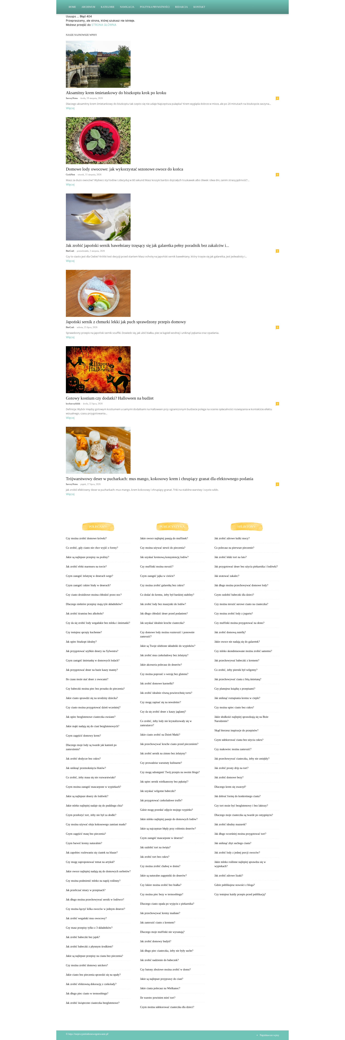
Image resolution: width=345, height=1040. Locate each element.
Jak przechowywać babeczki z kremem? (236, 660)
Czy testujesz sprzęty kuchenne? (84, 632)
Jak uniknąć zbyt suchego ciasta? (232, 843)
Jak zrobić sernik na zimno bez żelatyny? (163, 753)
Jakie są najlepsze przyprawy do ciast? (161, 978)
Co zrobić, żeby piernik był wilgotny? (235, 669)
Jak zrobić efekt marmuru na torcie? (86, 566)
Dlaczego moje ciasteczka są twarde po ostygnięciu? (243, 815)
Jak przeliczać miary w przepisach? (85, 890)
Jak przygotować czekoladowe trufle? (161, 800)
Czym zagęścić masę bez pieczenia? (86, 833)
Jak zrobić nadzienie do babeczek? (159, 960)
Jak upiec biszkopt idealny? (81, 641)
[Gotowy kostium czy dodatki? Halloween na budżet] (172, 369)
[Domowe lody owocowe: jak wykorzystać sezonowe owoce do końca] (172, 140)
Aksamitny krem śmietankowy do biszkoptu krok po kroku (116, 92)
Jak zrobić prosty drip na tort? (231, 768)
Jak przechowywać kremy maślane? (160, 913)
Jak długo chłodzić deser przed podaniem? (164, 613)
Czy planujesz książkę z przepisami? (234, 688)
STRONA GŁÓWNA (103, 24)
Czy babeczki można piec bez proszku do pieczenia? (95, 688)
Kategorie (107, 7)
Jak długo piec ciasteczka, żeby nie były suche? (166, 950)
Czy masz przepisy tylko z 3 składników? (89, 927)
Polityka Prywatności (155, 7)
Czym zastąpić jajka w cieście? (157, 575)
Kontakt (199, 7)
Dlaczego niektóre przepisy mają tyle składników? (94, 604)
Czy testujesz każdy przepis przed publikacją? (240, 894)
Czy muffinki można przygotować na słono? (239, 622)
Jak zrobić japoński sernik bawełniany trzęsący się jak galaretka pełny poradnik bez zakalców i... (147, 245)
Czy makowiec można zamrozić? (232, 749)
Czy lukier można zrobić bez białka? (160, 884)
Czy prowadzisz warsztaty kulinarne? (161, 762)
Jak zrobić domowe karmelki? (157, 683)
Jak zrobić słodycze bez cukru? (83, 758)
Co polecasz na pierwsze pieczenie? (234, 547)
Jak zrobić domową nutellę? (230, 632)
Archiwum (88, 7)
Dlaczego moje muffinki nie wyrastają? (162, 931)
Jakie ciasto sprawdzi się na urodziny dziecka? (92, 698)
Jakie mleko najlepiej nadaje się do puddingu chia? (94, 805)
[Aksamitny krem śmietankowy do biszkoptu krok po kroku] (172, 64)
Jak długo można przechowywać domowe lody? (241, 585)
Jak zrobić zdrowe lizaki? (228, 875)
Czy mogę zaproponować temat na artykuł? (90, 862)
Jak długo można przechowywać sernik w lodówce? (95, 899)
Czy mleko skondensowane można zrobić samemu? (243, 651)
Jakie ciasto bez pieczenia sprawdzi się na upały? (93, 974)
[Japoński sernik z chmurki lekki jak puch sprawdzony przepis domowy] (172, 293)
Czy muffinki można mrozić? (156, 566)
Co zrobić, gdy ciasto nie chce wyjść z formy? (92, 547)
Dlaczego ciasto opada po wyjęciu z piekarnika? (167, 903)
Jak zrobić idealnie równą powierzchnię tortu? (166, 692)
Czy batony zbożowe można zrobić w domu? (165, 969)
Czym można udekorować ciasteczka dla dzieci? (167, 1007)
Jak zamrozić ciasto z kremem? (157, 922)
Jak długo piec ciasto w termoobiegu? (87, 993)
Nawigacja (127, 7)
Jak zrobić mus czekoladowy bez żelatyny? (164, 655)
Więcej (70, 108)
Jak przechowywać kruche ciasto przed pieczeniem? (169, 744)
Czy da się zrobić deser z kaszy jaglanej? (163, 711)
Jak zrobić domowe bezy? (228, 777)
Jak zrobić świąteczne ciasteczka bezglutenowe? (92, 1002)
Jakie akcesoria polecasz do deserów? (161, 664)
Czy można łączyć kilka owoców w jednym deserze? (95, 908)
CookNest (70, 174)
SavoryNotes (72, 98)
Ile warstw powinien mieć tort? (157, 997)
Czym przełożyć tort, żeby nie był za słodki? (91, 815)
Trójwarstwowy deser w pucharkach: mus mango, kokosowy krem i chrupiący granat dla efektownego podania (159, 478)
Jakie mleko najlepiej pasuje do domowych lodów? (168, 819)
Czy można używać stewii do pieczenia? (162, 547)
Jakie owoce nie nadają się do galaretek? (237, 641)
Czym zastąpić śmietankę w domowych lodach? (92, 660)
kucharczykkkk (73, 403)
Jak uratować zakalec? (226, 575)
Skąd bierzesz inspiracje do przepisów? (236, 730)
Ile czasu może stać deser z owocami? (87, 679)
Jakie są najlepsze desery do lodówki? (87, 796)
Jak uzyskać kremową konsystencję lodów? (164, 557)
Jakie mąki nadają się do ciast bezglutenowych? (92, 726)
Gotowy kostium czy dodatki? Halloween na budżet (110, 398)
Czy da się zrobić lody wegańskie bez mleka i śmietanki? (98, 622)
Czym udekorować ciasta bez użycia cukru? (238, 739)
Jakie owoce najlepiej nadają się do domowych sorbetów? (98, 871)
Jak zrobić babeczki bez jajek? (83, 937)
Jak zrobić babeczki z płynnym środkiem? (89, 946)
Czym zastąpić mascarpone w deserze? (161, 838)
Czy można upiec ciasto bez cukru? (234, 707)
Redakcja (181, 7)
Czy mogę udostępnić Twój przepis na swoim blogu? (170, 772)
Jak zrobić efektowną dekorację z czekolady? (91, 984)
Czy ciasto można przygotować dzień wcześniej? (93, 707)
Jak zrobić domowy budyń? (155, 941)
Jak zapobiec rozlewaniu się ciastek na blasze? (92, 852)
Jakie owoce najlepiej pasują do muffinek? (164, 538)
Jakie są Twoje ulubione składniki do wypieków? (167, 645)
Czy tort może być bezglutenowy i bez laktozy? (241, 805)
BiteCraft (70, 251)
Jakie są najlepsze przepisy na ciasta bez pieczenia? (94, 955)
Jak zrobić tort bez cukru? (154, 856)
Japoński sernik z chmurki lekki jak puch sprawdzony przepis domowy (126, 321)
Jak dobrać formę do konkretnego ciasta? (237, 796)
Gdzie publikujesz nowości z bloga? (234, 884)
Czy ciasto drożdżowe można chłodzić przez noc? (94, 594)
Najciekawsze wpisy (269, 1035)
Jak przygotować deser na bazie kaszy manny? (92, 669)
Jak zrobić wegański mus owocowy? (86, 918)
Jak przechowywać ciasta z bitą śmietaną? (237, 679)
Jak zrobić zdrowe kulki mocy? (232, 538)
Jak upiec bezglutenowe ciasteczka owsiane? (90, 716)
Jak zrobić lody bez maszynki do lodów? (163, 604)
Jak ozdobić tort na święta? (155, 847)
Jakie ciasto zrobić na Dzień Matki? (160, 734)
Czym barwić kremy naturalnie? (84, 843)
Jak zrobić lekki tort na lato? (230, 557)
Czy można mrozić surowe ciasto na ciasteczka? (241, 604)
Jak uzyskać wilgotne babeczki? (158, 791)
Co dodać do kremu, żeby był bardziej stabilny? (167, 594)
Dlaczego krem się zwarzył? (230, 786)
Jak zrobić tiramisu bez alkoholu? (85, 613)
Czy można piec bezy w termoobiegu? (161, 894)
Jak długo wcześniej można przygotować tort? (240, 833)
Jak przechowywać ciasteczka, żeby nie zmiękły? (241, 758)
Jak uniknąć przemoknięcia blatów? (86, 768)
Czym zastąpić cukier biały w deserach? (88, 585)
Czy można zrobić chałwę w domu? (160, 866)
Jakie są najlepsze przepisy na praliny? (87, 557)
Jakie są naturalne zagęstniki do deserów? (163, 875)
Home (72, 7)
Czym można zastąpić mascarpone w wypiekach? (93, 786)
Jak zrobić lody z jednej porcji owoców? (237, 852)
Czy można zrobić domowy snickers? (87, 965)
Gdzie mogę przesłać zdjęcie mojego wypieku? (166, 809)
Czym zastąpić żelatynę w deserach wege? (89, 575)
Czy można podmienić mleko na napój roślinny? (93, 880)
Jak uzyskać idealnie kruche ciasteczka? (162, 622)
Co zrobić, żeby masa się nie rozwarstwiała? (91, 777)
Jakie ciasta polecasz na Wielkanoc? (160, 988)
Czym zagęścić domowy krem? (83, 735)
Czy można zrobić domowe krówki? (86, 538)
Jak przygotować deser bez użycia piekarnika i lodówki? (246, 566)
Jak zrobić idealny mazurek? (230, 824)
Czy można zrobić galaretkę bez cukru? (162, 585)
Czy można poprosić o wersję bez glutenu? (164, 674)
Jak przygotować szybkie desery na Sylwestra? (92, 651)
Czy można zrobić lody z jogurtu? (233, 613)
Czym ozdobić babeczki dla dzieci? (234, 594)
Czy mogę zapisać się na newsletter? (160, 702)
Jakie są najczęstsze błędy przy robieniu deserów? (168, 828)
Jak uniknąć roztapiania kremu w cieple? (237, 698)
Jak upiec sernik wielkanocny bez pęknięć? (164, 781)
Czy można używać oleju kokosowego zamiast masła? (96, 824)
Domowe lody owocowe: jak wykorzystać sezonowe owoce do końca (124, 169)
